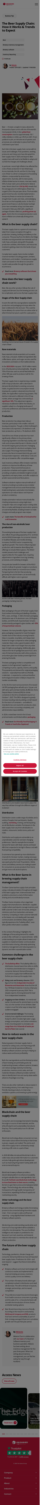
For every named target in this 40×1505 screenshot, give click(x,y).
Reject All (20, 765)
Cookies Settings (20, 760)
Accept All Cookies (20, 771)
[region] (20, 752)
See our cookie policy (11, 754)
